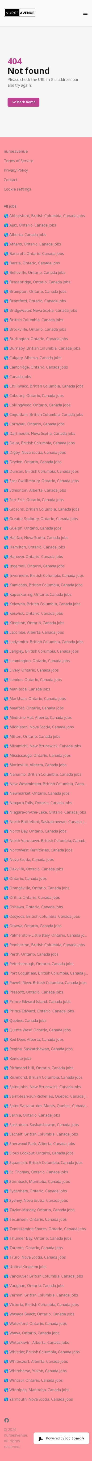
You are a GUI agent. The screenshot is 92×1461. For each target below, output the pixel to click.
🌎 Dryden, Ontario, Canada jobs (33, 462)
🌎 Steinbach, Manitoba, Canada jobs (37, 1182)
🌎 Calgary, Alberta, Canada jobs (32, 358)
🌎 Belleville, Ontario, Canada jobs (34, 273)
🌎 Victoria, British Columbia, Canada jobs (41, 1305)
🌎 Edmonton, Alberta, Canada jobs (35, 490)
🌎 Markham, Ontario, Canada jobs (35, 699)
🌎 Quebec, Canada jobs (25, 1021)
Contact (10, 180)
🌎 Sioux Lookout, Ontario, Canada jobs (39, 1153)
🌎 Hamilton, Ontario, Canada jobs (34, 547)
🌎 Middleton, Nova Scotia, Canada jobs (39, 727)
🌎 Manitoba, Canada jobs (27, 689)
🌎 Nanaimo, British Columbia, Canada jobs (42, 774)
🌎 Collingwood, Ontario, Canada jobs (37, 405)
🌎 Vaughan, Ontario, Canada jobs (34, 1286)
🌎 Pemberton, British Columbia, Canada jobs (44, 945)
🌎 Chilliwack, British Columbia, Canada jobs (44, 386)
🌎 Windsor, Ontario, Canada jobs (33, 1380)
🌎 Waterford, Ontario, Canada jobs (35, 1324)
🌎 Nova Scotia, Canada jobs (29, 860)
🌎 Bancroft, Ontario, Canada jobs (34, 254)
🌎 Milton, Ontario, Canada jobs (32, 736)
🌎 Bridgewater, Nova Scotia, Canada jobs (40, 310)
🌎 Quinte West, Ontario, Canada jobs (37, 1030)
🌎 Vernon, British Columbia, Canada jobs (41, 1295)
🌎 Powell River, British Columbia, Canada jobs (45, 983)
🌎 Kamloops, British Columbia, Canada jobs (43, 585)
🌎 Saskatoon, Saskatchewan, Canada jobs (41, 1125)
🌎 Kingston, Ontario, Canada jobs (34, 623)
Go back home (23, 102)
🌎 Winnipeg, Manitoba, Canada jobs (36, 1390)
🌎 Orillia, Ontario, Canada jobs (32, 897)
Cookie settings (17, 189)
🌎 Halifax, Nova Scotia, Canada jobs (36, 538)
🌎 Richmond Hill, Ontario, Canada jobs (38, 1068)
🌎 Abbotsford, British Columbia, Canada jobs (44, 216)
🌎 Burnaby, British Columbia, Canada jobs (42, 348)
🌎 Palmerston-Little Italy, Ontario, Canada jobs (46, 935)
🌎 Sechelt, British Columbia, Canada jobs (41, 1134)
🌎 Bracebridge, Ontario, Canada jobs (37, 282)
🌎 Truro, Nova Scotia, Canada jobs (35, 1257)
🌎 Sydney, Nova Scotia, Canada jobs (36, 1200)
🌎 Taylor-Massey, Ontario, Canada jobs (39, 1210)
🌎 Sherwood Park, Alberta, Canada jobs (39, 1144)
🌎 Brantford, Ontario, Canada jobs (35, 301)
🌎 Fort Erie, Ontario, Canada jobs (34, 500)
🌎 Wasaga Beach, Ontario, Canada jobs (39, 1314)
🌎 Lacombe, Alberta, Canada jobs (34, 632)
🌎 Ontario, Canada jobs (25, 879)
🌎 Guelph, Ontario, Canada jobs (33, 528)
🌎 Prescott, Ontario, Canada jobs (33, 992)
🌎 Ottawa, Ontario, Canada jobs (33, 926)
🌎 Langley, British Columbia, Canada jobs (41, 651)
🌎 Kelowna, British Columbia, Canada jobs (42, 604)
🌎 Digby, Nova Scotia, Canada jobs (35, 452)
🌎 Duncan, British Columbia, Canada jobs (41, 471)
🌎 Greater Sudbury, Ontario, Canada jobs (41, 519)
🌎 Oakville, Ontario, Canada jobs (33, 869)
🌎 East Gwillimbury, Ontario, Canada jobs (41, 481)
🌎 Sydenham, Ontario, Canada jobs (35, 1191)
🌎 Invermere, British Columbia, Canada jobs (44, 576)
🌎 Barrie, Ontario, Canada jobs (32, 263)
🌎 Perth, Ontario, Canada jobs (31, 954)
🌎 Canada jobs (17, 377)
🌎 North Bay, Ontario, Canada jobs (35, 831)
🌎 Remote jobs (17, 1058)
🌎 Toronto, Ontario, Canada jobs (33, 1248)
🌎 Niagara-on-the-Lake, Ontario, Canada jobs (45, 812)
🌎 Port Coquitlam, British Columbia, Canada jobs (46, 973)
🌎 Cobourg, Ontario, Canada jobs (34, 396)
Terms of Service (18, 161)
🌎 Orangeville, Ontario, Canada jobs (36, 888)
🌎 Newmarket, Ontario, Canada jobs (37, 793)
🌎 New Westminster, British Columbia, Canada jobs (46, 784)
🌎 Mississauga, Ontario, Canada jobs (37, 755)
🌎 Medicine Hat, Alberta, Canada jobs (38, 718)
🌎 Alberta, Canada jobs (25, 235)
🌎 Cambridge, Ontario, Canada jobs (36, 367)
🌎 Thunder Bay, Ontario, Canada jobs (37, 1238)
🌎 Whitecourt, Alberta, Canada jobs (36, 1361)
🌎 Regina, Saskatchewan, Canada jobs (38, 1049)
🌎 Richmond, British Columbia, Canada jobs (43, 1077)
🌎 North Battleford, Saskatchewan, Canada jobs (46, 822)
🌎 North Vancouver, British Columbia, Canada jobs (46, 841)
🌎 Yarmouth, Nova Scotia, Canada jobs (38, 1399)
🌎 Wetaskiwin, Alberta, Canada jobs (36, 1342)
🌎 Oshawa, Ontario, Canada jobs (33, 907)
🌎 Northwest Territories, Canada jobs (38, 850)
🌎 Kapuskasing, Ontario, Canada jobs (37, 594)
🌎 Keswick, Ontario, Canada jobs (33, 613)
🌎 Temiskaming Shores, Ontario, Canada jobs (45, 1229)
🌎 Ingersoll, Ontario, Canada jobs (34, 566)
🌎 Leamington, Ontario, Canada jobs (37, 661)
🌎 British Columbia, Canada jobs (33, 320)
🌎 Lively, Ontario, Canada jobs (31, 670)
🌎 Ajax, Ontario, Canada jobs (30, 225)
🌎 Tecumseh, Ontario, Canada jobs (35, 1219)
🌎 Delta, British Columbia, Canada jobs (39, 443)
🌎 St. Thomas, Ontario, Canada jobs (36, 1172)
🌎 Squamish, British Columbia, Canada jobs (43, 1163)
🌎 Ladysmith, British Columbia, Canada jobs (44, 642)
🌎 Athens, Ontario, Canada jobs (32, 244)
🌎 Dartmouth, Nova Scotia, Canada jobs (39, 434)
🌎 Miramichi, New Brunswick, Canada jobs (42, 746)
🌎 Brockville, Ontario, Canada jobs (35, 329)
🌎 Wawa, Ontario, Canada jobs (31, 1333)
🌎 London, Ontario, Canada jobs (33, 680)
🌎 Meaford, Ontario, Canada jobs (34, 708)
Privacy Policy (16, 170)
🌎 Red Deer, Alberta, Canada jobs (34, 1039)
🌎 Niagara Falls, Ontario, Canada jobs (38, 803)
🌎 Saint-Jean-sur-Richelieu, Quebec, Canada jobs (46, 1096)
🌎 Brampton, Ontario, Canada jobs (35, 291)
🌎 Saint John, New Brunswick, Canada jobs (42, 1087)
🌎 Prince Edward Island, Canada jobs (37, 1002)
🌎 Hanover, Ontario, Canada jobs (33, 557)
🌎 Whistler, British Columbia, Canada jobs (42, 1352)
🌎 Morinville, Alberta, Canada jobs (35, 765)
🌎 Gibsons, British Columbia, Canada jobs (41, 509)
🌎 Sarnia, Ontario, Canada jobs (32, 1115)
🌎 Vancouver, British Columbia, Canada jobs (43, 1276)
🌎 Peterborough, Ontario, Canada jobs (38, 964)
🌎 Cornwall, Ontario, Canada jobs (34, 424)
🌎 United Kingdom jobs (25, 1267)
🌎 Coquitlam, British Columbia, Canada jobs (43, 415)
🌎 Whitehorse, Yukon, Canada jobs (35, 1371)
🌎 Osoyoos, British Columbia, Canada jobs (42, 916)
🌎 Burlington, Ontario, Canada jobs (36, 339)
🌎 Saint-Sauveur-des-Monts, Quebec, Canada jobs (46, 1106)
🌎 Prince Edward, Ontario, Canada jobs (39, 1011)
